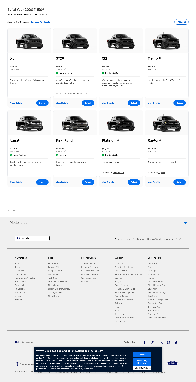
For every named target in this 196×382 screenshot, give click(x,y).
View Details (16, 103)
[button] (26, 363)
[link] (41, 372)
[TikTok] (176, 342)
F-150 (178, 239)
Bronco (141, 239)
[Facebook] (145, 342)
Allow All (141, 355)
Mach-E (130, 239)
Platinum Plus (118, 173)
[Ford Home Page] (172, 363)
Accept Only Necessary (142, 362)
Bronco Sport (154, 239)
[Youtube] (161, 342)
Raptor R (161, 173)
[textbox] (32, 238)
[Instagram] (168, 342)
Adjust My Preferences (143, 368)
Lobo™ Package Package (77, 93)
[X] (152, 342)
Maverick (168, 239)
